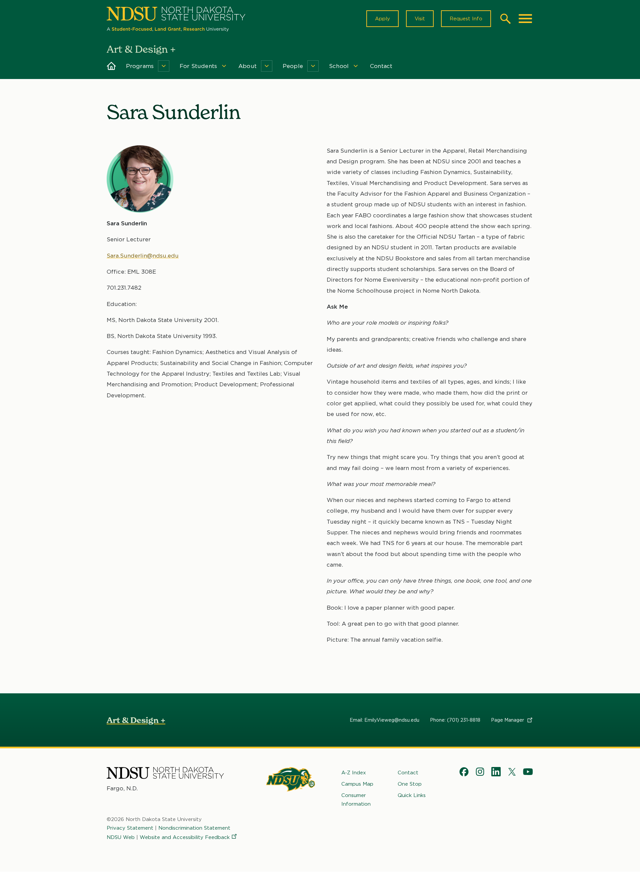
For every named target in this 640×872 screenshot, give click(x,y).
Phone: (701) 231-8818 (455, 720)
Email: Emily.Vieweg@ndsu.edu (384, 720)
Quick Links (412, 795)
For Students (198, 66)
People (293, 66)
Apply (382, 19)
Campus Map (357, 784)
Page (508, 720)
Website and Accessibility (185, 837)
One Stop (410, 784)
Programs (140, 66)
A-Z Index (353, 773)
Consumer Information (356, 799)
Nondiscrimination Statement (194, 828)
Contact (381, 66)
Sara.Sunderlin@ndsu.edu (143, 255)
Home (111, 66)
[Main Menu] (525, 19)
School (339, 66)
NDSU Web (121, 837)
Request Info (466, 19)
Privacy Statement (130, 828)
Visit (420, 19)
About (247, 66)
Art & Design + (136, 720)
